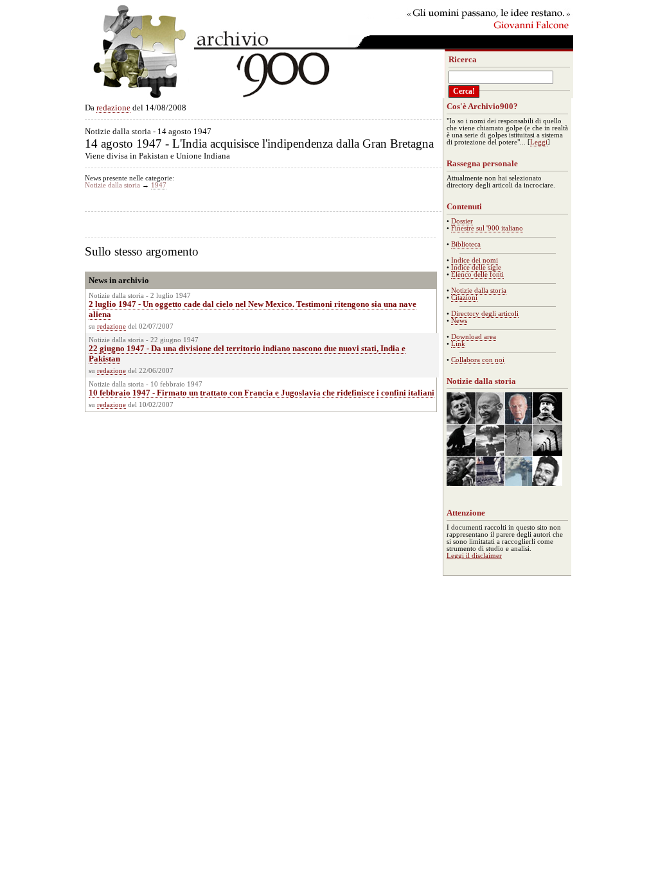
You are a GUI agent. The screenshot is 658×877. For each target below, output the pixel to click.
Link (458, 343)
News (459, 320)
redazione (113, 107)
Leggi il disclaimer (474, 555)
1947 (158, 185)
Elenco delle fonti (477, 274)
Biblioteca (466, 244)
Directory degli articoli (485, 313)
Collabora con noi (477, 359)
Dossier (462, 221)
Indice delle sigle (476, 267)
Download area (473, 336)
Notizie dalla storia (112, 185)
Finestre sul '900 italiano (487, 228)
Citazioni (464, 297)
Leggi (538, 142)
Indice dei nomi (474, 260)
